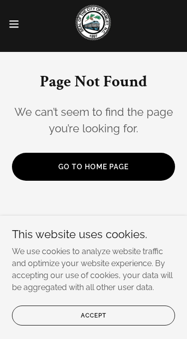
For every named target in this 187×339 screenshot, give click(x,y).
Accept (93, 315)
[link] (93, 24)
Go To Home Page (93, 167)
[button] (17, 24)
